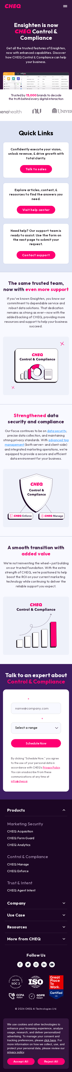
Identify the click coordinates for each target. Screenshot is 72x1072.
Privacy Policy (51, 767)
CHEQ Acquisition (20, 831)
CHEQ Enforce (18, 871)
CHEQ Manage (18, 864)
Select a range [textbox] (26, 728)
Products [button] (16, 810)
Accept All (20, 1061)
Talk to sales (36, 169)
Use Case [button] (16, 915)
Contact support (36, 255)
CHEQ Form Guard (20, 838)
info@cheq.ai (19, 781)
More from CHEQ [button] (24, 938)
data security (56, 431)
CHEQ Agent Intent (21, 890)
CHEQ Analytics (18, 845)
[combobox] (36, 728)
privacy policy (15, 1052)
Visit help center (36, 210)
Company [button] (16, 903)
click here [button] (50, 1040)
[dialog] (36, 1043)
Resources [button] (17, 926)
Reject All (51, 1061)
